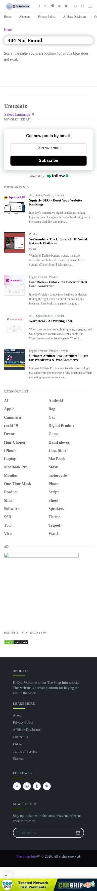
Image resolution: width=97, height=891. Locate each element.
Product (59, 195)
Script (64, 351)
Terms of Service (25, 751)
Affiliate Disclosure (74, 16)
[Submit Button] (78, 832)
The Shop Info (26, 856)
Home (7, 16)
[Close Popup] (6, 876)
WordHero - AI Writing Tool (50, 321)
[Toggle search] (83, 6)
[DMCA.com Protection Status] (16, 642)
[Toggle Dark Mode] (75, 6)
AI (31, 195)
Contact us (20, 737)
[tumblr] (37, 786)
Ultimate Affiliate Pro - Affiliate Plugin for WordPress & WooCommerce (58, 358)
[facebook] (39, 6)
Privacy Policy (46, 16)
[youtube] (46, 6)
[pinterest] (52, 6)
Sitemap (18, 759)
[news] (59, 6)
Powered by (36, 176)
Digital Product (44, 195)
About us (24, 16)
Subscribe (48, 160)
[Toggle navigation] (90, 6)
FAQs (17, 744)
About (17, 715)
